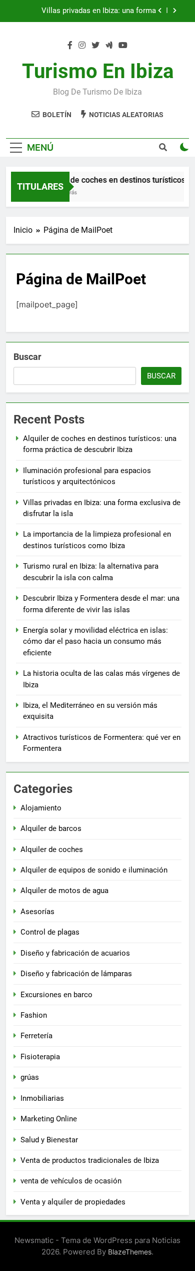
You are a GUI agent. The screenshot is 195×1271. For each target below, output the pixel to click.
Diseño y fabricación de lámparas (76, 973)
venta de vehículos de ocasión (71, 1180)
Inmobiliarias (42, 1098)
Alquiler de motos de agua (64, 890)
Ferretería (36, 1035)
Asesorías (37, 911)
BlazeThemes (130, 1251)
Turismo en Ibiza (98, 71)
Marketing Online (48, 1118)
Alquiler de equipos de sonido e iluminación (94, 870)
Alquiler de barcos (51, 828)
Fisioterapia (40, 1056)
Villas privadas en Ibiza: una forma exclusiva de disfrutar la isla (99, 11)
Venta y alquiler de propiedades (73, 1201)
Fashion (33, 1015)
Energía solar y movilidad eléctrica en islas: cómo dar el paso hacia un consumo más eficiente (95, 641)
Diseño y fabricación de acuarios (75, 953)
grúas (29, 1077)
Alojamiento (41, 807)
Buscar (28, 356)
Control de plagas (50, 932)
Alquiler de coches (51, 849)
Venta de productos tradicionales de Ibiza (89, 1160)
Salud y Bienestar (49, 1139)
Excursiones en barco (56, 994)
